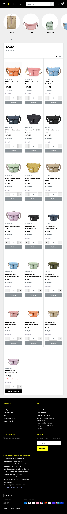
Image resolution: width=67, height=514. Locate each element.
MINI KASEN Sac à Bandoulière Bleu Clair (12, 275)
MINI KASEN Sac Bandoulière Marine (51, 227)
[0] (62, 4)
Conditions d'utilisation (44, 423)
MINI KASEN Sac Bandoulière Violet (11, 371)
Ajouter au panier (13, 391)
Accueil (5, 40)
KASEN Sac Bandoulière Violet (12, 227)
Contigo (6, 410)
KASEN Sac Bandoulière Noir (52, 131)
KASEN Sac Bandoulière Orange (12, 83)
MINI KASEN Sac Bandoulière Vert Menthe (33, 275)
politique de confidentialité (45, 426)
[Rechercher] (52, 4)
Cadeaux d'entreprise (43, 415)
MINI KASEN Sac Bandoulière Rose (10, 323)
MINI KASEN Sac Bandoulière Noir (30, 227)
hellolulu (8, 79)
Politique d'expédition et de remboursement (45, 419)
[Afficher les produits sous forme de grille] (57, 56)
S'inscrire (42, 448)
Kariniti (5, 415)
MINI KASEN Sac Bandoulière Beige (51, 323)
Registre (39, 429)
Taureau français (8, 418)
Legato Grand (8, 421)
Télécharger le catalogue (11, 438)
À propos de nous (42, 407)
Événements (40, 410)
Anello (5, 407)
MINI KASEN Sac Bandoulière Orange (31, 323)
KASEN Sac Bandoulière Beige (52, 179)
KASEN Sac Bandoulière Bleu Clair (52, 83)
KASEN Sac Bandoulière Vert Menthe (12, 179)
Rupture (13, 102)
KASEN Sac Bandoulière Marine (12, 131)
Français (6, 495)
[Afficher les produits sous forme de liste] (60, 56)
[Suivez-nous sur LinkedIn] (8, 503)
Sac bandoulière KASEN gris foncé (32, 131)
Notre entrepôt (41, 412)
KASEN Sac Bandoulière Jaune (32, 179)
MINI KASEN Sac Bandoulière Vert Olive (52, 275)
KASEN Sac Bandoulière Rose (32, 83)
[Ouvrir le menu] (4, 4)
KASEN (11, 40)
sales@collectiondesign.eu (13, 487)
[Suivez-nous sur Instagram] (4, 503)
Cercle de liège (8, 412)
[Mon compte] (58, 4)
